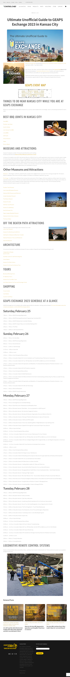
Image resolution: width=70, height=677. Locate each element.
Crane (29, 6)
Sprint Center (6, 253)
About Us (8, 2)
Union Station (6, 259)
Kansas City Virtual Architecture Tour (12, 265)
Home (4, 2)
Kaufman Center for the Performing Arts (12, 256)
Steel (14, 625)
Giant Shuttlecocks (7, 240)
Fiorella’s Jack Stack (7, 124)
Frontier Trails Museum (8, 187)
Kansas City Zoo (7, 201)
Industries (48, 6)
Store (54, 6)
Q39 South (5, 135)
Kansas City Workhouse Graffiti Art (11, 232)
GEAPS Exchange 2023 (30, 63)
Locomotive (22, 6)
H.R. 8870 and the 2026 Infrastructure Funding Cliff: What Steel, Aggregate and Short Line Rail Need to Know (13, 629)
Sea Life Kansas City (8, 210)
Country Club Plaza (7, 296)
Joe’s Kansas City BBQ (8, 130)
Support (60, 6)
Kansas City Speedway (8, 207)
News (16, 2)
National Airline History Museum (10, 216)
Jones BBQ (5, 132)
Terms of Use (22, 672)
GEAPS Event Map (35, 85)
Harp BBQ (5, 121)
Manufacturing (7, 625)
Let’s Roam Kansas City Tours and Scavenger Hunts (15, 282)
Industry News (7, 624)
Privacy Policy (23, 670)
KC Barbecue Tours (7, 276)
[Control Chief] (9, 6)
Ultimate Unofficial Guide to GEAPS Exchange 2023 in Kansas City (35, 22)
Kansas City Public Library (9, 262)
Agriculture (28, 622)
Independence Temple (8, 252)
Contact (12, 2)
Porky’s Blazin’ (6, 144)
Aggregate (6, 622)
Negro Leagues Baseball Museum (11, 213)
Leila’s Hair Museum (8, 229)
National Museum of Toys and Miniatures (12, 237)
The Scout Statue (7, 218)
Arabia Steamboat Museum (9, 196)
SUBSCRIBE (39, 653)
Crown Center (6, 291)
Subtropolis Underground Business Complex (13, 234)
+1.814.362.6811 (29, 2)
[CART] (66, 6)
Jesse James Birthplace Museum (10, 190)
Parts (41, 6)
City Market (6, 293)
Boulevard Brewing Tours (9, 273)
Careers (20, 2)
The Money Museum (8, 198)
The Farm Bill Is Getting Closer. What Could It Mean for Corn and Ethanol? (55, 627)
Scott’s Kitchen (6, 127)
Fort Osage (5, 178)
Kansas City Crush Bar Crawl (10, 279)
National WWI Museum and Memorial (12, 193)
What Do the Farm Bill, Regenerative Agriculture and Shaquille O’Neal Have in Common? (34, 628)
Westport (5, 173)
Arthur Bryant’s (7, 138)
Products (35, 6)
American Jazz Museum (8, 204)
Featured (16, 622)
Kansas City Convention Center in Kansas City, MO (54, 63)
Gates (4, 141)
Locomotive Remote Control (43, 71)
